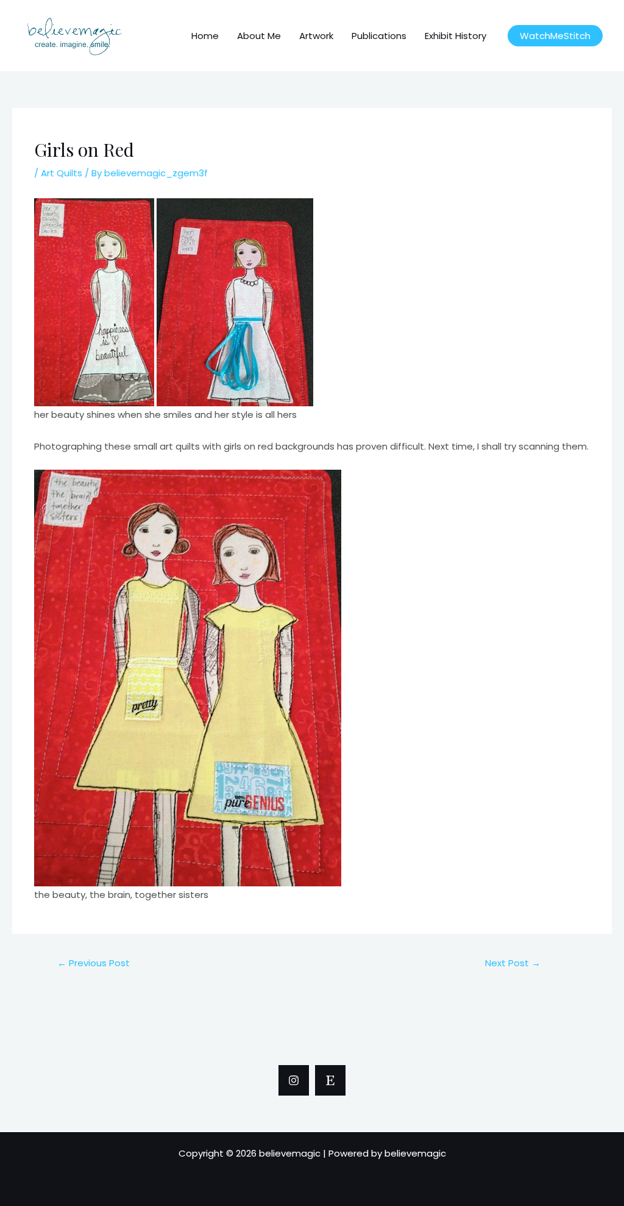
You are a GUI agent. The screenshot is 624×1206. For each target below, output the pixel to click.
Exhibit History (455, 35)
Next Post (513, 963)
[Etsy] (330, 1080)
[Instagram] (293, 1080)
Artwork (316, 35)
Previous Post (93, 963)
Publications (379, 35)
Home (205, 35)
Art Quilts (61, 173)
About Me (259, 35)
